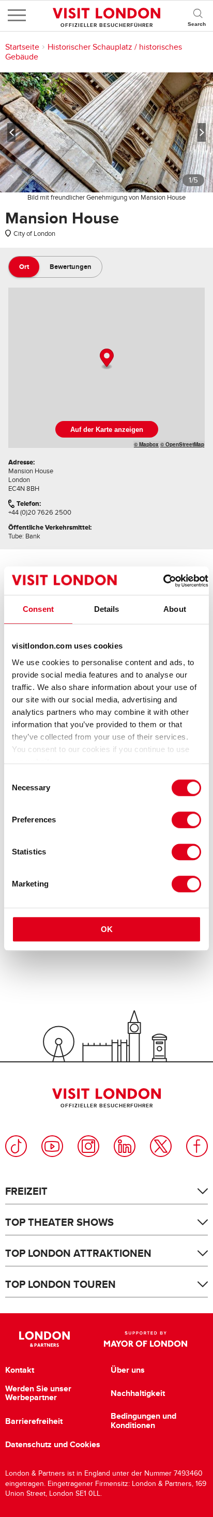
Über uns (128, 1370)
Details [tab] (106, 609)
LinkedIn (124, 1146)
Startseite (22, 47)
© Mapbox (146, 444)
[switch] (186, 820)
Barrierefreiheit (34, 1421)
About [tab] (174, 609)
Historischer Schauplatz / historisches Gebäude (93, 52)
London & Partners (44, 1339)
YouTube (52, 1146)
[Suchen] (197, 15)
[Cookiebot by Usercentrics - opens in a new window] (163, 581)
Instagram (88, 1146)
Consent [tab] (38, 609)
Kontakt (19, 1370)
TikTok (16, 1146)
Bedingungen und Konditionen (143, 1420)
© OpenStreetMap (182, 444)
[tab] (24, 267)
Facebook (197, 1146)
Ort (24, 267)
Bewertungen (71, 267)
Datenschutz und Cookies (52, 1444)
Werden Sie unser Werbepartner (38, 1393)
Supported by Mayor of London (145, 1339)
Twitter (161, 1146)
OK (107, 929)
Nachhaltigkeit (138, 1393)
